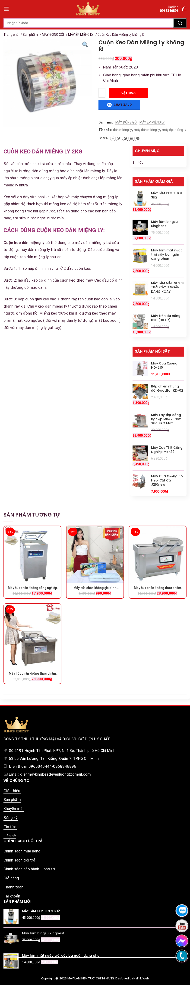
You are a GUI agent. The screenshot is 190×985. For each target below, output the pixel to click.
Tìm (180, 23)
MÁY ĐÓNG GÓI (53, 34)
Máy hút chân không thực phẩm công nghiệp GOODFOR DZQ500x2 (157, 588)
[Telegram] (138, 138)
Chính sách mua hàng (22, 851)
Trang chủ (11, 34)
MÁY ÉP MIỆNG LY (80, 34)
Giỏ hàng (11, 878)
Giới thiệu (11, 790)
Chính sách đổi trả (19, 860)
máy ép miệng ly (174, 130)
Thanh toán (13, 887)
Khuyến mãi (13, 808)
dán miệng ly (122, 130)
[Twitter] (119, 138)
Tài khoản (11, 896)
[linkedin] (132, 138)
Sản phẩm (30, 34)
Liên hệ (9, 835)
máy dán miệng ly (147, 130)
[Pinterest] (125, 138)
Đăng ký (10, 817)
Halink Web (141, 978)
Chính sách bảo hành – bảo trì (29, 869)
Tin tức (138, 162)
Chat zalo (122, 105)
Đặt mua (128, 92)
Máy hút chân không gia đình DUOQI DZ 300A (94, 588)
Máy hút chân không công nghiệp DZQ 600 (32, 588)
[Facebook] (113, 138)
